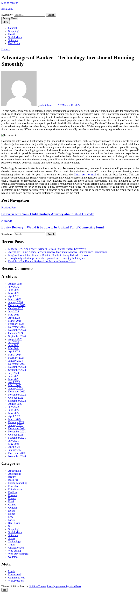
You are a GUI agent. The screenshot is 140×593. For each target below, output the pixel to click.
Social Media (15, 37)
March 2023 (14, 385)
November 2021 (17, 431)
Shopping (13, 31)
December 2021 (16, 428)
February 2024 (16, 357)
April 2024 (14, 351)
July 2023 (13, 373)
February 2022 (16, 422)
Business (13, 479)
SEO (10, 526)
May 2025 (13, 314)
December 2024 (16, 326)
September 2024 (17, 336)
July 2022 (13, 406)
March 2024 (14, 354)
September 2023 (17, 369)
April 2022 (14, 416)
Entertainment (15, 489)
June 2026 (13, 289)
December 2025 (16, 305)
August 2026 (15, 283)
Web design (14, 550)
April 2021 (14, 446)
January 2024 (15, 360)
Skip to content (9, 2)
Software (13, 40)
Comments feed (16, 577)
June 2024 (13, 345)
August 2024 (15, 339)
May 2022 (13, 413)
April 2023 (14, 382)
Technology (14, 541)
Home (11, 513)
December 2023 (16, 363)
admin (43, 105)
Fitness (12, 498)
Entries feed (14, 574)
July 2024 (13, 342)
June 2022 (13, 409)
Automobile (14, 473)
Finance (5, 49)
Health (11, 34)
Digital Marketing (17, 483)
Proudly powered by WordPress (64, 586)
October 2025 (15, 308)
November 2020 (17, 456)
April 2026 (14, 296)
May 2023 (13, 379)
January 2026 (15, 302)
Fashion (12, 492)
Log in (11, 571)
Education (13, 486)
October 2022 (15, 397)
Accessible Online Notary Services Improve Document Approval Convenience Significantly (57, 252)
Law (10, 516)
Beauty (12, 476)
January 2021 (15, 450)
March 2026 (14, 299)
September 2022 (17, 400)
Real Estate (14, 43)
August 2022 (15, 403)
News (11, 519)
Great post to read (85, 174)
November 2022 (17, 394)
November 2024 (17, 329)
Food (11, 501)
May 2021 (13, 443)
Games (12, 504)
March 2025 (14, 320)
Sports (11, 538)
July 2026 (13, 286)
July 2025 (13, 311)
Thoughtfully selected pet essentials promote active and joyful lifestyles (46, 258)
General (12, 28)
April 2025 (14, 317)
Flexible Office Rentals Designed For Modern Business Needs (41, 261)
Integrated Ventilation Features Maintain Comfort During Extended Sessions (49, 255)
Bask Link (7, 8)
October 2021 (15, 434)
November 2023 (17, 366)
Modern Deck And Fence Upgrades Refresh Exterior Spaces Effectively (47, 248)
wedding (13, 556)
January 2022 (15, 425)
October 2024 (15, 333)
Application (14, 470)
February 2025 (16, 323)
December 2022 (16, 391)
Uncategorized (16, 547)
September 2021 (17, 437)
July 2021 (13, 440)
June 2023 (13, 376)
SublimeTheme (37, 586)
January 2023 (15, 388)
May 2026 (13, 293)
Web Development (18, 553)
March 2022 (14, 419)
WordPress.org (16, 580)
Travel (11, 544)
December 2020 (16, 453)
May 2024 (13, 348)
